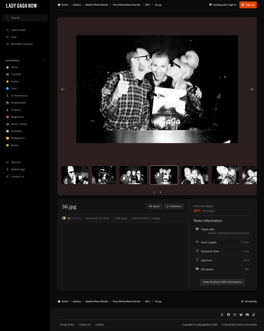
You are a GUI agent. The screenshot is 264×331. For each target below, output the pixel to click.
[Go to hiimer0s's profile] (64, 218)
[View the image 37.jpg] (133, 175)
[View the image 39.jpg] (74, 175)
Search (15, 17)
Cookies (99, 324)
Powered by (239, 324)
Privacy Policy (67, 324)
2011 (197, 210)
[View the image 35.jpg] (194, 175)
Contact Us (85, 324)
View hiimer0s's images (146, 218)
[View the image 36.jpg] (163, 175)
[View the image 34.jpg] (225, 175)
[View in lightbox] (157, 89)
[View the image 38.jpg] (104, 175)
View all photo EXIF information (222, 282)
